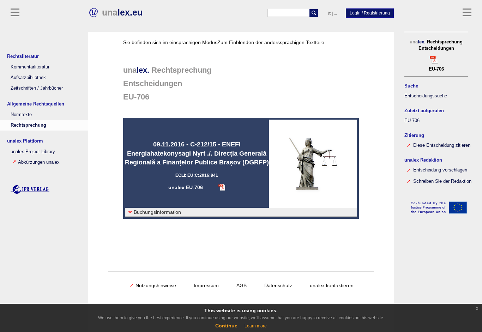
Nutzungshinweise (155, 285)
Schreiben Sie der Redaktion (441, 181)
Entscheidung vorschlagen (439, 170)
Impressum (206, 285)
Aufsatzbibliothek (28, 77)
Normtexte (21, 114)
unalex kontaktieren (332, 285)
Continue (226, 325)
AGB (241, 285)
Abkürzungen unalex (39, 162)
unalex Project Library (33, 151)
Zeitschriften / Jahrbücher (37, 88)
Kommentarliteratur (30, 67)
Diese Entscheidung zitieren (441, 145)
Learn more (256, 326)
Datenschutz (278, 285)
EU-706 (412, 120)
